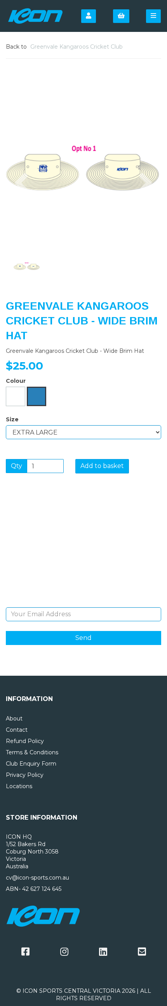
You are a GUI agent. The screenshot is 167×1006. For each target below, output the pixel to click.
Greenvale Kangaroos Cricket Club (76, 46)
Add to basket (102, 466)
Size (12, 419)
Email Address (83, 601)
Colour (16, 380)
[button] (21, 206)
